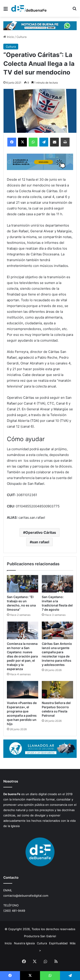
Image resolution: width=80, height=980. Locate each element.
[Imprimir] (65, 142)
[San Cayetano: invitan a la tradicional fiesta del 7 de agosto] (57, 584)
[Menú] (5, 10)
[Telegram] (43, 142)
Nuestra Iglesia (24, 943)
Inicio (10, 37)
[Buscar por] (74, 10)
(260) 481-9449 (14, 910)
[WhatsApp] (33, 142)
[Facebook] (11, 142)
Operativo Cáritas (40, 532)
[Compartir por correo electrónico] (54, 142)
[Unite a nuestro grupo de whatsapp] (40, 25)
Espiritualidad (58, 943)
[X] (22, 142)
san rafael (40, 542)
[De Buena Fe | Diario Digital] (29, 8)
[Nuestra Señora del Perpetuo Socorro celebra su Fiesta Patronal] (57, 690)
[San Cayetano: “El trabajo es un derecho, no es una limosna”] (22, 584)
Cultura (21, 37)
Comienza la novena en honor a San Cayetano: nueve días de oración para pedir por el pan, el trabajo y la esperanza (22, 656)
